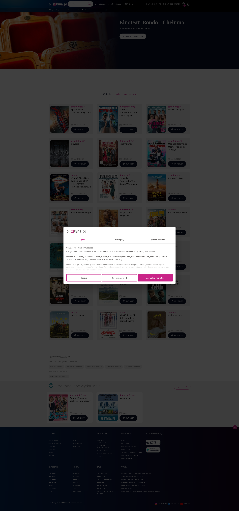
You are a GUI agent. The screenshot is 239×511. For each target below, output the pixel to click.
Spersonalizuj (118, 278)
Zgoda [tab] (82, 240)
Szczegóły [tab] (119, 240)
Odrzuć (84, 278)
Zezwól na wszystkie (155, 278)
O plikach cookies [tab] (157, 240)
